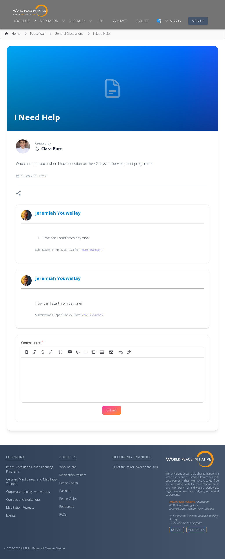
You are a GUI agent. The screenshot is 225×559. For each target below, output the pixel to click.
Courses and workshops (23, 499)
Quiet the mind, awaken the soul (135, 467)
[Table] (103, 352)
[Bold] (26, 352)
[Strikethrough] (42, 352)
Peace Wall (37, 33)
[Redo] (128, 352)
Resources (66, 506)
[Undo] (120, 352)
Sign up (198, 21)
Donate (176, 530)
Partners (65, 491)
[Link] (50, 352)
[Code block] (77, 352)
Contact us (196, 530)
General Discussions (69, 33)
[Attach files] (111, 352)
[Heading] (60, 352)
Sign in (175, 21)
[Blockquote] (69, 352)
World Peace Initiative (182, 502)
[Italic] (34, 352)
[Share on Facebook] (18, 193)
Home (16, 33)
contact (120, 21)
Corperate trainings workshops (28, 492)
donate (142, 21)
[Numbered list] (93, 352)
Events (10, 515)
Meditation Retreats (20, 507)
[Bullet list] (85, 352)
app (100, 21)
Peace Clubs (68, 499)
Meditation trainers (72, 475)
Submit (112, 410)
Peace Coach (68, 483)
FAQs (63, 514)
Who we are (67, 467)
